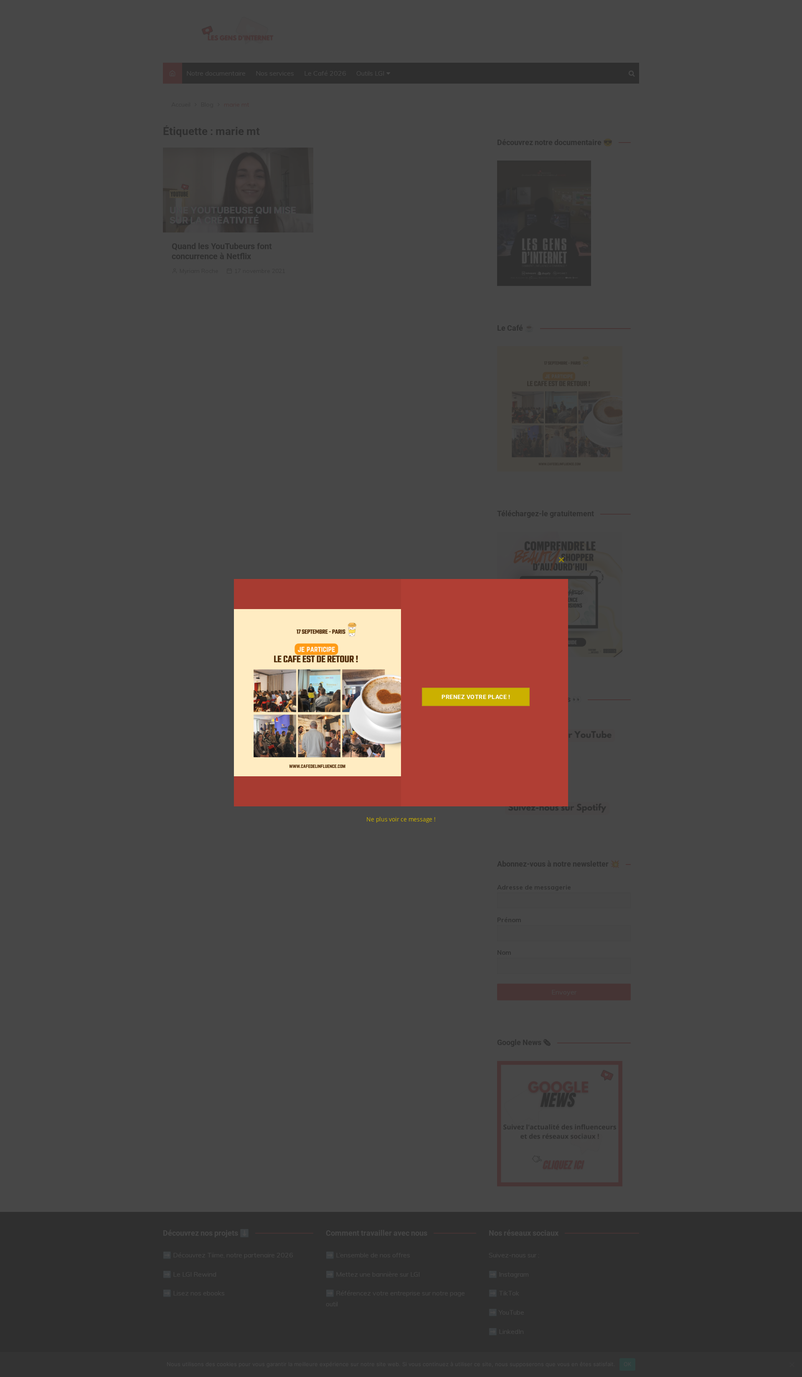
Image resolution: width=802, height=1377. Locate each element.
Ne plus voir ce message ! (401, 819)
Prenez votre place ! (476, 697)
